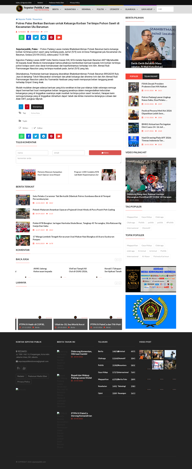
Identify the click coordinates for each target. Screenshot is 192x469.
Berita (55, 9)
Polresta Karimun (161, 256)
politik (151, 222)
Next (174, 47)
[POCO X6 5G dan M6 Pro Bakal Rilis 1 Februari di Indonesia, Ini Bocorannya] (170, 354)
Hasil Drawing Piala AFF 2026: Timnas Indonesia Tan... (156, 139)
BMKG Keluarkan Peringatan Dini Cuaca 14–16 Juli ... (156, 125)
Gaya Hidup (146, 9)
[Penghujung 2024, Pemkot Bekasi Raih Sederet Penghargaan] (145, 375)
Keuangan (126, 393)
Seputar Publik (24, 19)
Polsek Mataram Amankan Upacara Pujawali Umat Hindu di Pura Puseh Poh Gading (74, 209)
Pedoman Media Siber (56, 3)
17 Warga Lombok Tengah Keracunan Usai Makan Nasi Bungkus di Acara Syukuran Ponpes (73, 238)
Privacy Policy (75, 3)
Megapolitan (132, 217)
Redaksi (40, 3)
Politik (100, 9)
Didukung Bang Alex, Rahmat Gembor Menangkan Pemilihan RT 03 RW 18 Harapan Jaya (149, 197)
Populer (134, 76)
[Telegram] (43, 37)
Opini (107, 393)
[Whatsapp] (21, 37)
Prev (128, 47)
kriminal (153, 251)
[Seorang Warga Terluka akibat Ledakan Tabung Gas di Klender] (145, 385)
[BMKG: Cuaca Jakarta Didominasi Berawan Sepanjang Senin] (170, 375)
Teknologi (126, 386)
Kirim (106, 152)
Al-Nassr (146, 256)
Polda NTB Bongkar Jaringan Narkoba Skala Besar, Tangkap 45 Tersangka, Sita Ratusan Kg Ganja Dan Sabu (77, 224)
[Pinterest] (51, 37)
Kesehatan (107, 386)
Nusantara (70, 9)
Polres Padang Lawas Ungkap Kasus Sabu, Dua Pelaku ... (156, 98)
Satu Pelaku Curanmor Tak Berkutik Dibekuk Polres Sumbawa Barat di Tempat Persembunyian (71, 197)
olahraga (131, 251)
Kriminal (86, 9)
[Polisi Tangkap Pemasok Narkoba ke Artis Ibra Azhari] (157, 375)
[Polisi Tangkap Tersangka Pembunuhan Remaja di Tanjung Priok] (145, 354)
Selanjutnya (37, 107)
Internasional (132, 228)
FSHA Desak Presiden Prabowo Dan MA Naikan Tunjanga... (154, 86)
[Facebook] (28, 37)
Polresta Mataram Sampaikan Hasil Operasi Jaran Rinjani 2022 (50, 175)
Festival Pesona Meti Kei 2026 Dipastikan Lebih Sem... (157, 112)
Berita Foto (126, 379)
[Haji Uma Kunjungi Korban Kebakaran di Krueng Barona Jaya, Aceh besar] (170, 364)
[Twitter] (36, 37)
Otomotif (114, 9)
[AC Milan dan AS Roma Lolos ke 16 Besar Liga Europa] (157, 385)
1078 (46, 32)
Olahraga (130, 9)
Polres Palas (35, 113)
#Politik (170, 222)
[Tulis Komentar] (59, 37)
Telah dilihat (151, 76)
